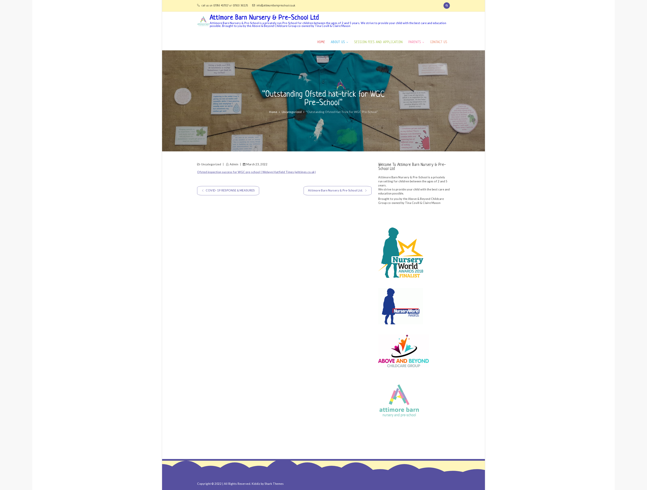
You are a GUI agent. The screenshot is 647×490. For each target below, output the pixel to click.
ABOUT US (338, 42)
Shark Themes (274, 483)
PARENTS (414, 42)
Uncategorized (211, 164)
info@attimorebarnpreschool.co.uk (276, 5)
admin (234, 164)
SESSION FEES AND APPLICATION (378, 42)
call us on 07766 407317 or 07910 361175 (225, 5)
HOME (321, 42)
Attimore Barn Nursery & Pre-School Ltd (264, 17)
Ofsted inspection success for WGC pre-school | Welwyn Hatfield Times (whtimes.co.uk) (256, 172)
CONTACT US (438, 42)
